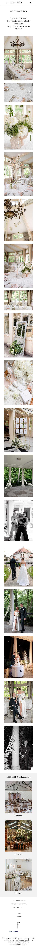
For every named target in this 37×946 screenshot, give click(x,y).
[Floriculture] (13, 932)
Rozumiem (19, 944)
